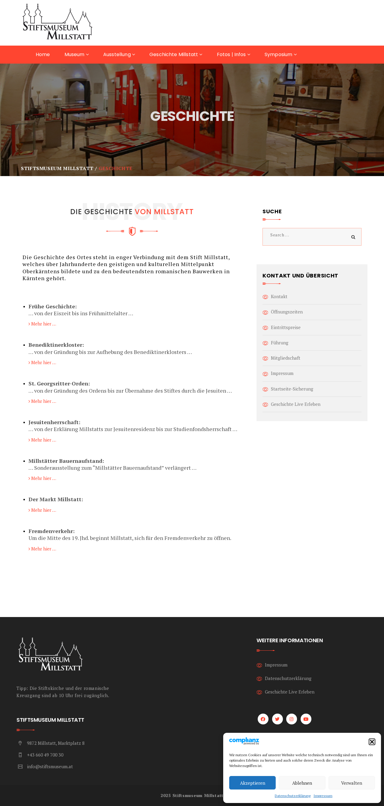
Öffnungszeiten (287, 312)
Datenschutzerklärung (292, 795)
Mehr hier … (43, 324)
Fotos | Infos (232, 54)
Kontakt (279, 296)
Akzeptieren (252, 783)
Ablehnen (302, 783)
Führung (279, 343)
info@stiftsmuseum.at (50, 766)
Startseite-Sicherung (292, 389)
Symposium (279, 54)
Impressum (323, 795)
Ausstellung (117, 54)
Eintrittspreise (286, 327)
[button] (372, 742)
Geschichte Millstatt (174, 54)
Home (43, 54)
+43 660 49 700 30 (45, 755)
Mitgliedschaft (285, 358)
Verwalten (351, 783)
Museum (75, 54)
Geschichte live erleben (295, 404)
